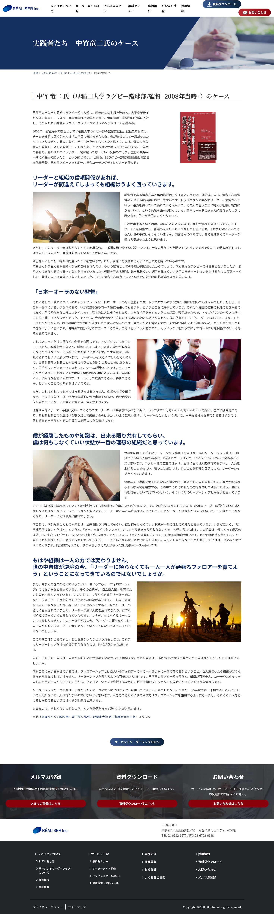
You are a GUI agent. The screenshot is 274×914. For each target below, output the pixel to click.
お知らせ (150, 869)
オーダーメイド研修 (87, 8)
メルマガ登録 (207, 877)
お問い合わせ (257, 12)
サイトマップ (77, 907)
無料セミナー (134, 8)
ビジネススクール (113, 8)
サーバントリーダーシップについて (54, 870)
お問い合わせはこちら (228, 803)
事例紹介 (152, 8)
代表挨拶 (44, 880)
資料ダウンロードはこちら (137, 803)
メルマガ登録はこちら (46, 803)
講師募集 (150, 861)
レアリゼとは (46, 861)
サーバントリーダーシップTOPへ (137, 742)
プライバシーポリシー (47, 907)
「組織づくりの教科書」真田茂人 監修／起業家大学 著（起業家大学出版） (88, 716)
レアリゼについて (61, 8)
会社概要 (44, 887)
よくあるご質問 (154, 877)
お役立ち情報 (169, 8)
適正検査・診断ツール (105, 883)
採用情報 (185, 8)
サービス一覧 (100, 854)
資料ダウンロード (225, 4)
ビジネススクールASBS (106, 876)
